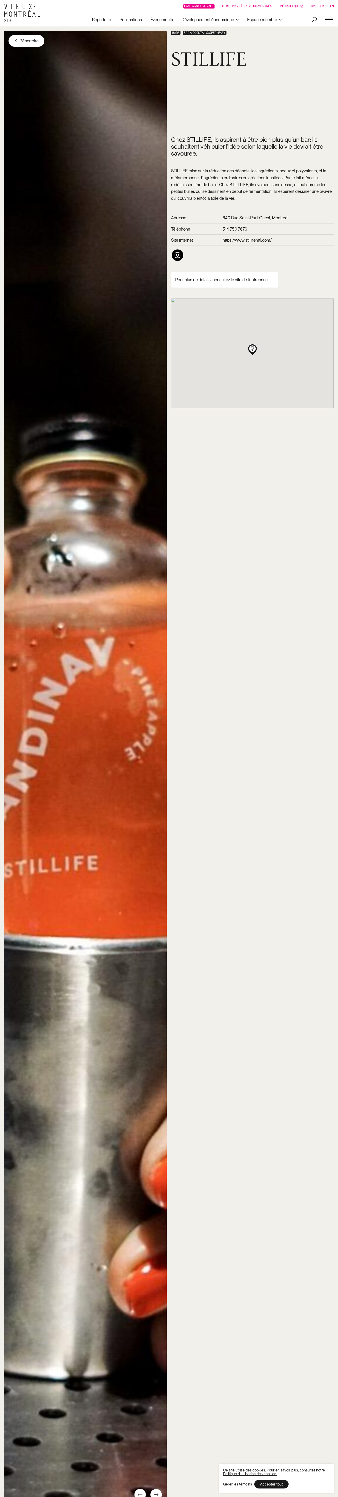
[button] (252, 348)
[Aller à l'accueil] (24, 13)
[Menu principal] (329, 19)
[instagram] (177, 255)
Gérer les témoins (237, 1484)
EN (332, 6)
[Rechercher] (314, 19)
